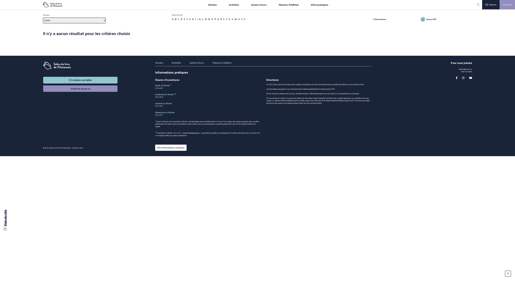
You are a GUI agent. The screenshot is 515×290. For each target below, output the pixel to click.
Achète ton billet (82, 80)
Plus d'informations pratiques (170, 148)
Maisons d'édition (289, 4)
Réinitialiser (380, 19)
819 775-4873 (466, 71)
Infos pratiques (319, 4)
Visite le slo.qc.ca (80, 88)
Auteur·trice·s (259, 4)
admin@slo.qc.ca (465, 69)
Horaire (212, 4)
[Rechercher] (478, 4)
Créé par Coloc (77, 147)
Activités (234, 4)
